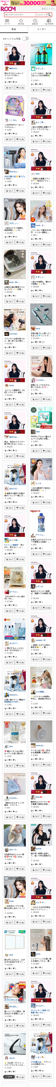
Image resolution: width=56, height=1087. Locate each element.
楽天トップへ (48, 8)
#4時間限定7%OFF (14, 701)
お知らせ (35, 21)
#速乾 (44, 1010)
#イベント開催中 (11, 545)
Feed (7, 21)
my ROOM (49, 21)
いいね (21, 87)
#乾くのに (39, 1012)
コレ (10, 87)
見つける (21, 21)
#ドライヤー (36, 1010)
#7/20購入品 (36, 1062)
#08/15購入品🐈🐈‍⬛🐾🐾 (14, 176)
